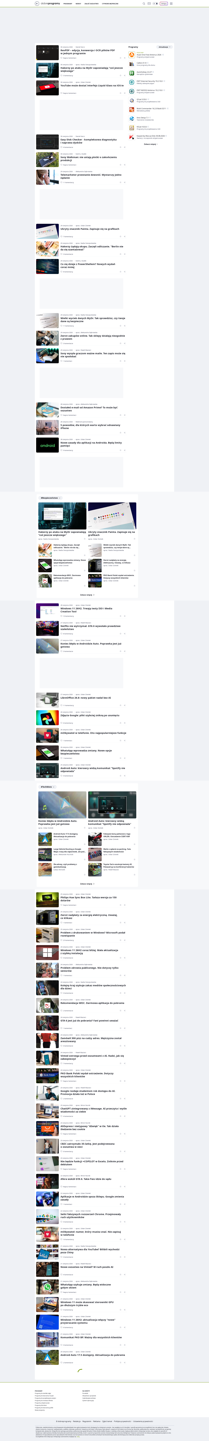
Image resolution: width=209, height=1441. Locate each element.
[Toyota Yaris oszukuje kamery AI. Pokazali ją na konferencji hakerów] (95, 869)
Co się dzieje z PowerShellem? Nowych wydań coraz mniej (88, 265)
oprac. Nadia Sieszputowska (86, 65)
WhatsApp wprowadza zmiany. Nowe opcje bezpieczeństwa (70, 561)
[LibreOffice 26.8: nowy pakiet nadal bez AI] (47, 700)
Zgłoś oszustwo (92, 4)
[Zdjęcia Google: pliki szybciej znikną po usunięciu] (47, 717)
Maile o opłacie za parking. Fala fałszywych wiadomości (117, 850)
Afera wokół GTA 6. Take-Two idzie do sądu (86, 1179)
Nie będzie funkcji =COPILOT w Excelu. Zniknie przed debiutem (92, 1163)
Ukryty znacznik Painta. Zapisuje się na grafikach (90, 228)
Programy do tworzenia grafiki (44, 1408)
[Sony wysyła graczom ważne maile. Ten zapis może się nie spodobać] (47, 355)
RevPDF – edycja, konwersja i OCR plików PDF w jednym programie (88, 52)
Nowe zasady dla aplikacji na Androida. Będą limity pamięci (91, 444)
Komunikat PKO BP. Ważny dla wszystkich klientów (91, 1337)
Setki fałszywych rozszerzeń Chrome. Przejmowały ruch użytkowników (91, 1215)
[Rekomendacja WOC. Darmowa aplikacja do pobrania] (45, 580)
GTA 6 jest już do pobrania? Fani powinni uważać (89, 1020)
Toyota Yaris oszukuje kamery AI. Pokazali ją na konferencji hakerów (118, 865)
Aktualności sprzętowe (89, 1396)
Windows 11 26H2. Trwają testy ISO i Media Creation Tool (86, 610)
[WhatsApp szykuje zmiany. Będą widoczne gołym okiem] (47, 1286)
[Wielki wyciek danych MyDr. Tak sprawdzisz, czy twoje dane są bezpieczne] (47, 320)
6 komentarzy (68, 723)
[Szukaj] (144, 3)
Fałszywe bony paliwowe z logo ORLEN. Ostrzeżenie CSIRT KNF (116, 835)
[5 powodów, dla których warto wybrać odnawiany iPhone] (47, 427)
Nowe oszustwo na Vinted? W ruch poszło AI (87, 1266)
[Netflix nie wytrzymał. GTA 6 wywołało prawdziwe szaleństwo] (47, 628)
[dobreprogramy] (52, 3)
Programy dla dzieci (41, 1405)
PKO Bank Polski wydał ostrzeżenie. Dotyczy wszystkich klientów (118, 576)
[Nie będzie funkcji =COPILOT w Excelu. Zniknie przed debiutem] (47, 1163)
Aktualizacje (163, 47)
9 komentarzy (68, 450)
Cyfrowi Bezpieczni (110, 4)
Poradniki (85, 1393)
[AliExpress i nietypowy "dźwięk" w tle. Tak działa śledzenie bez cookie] (47, 1128)
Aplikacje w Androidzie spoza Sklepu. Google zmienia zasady (92, 1198)
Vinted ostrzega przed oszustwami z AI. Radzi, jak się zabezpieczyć (92, 1057)
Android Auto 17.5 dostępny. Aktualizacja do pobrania (66, 835)
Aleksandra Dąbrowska (84, 171)
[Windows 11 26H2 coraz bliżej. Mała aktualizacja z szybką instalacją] (47, 952)
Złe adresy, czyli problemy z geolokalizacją (65, 865)
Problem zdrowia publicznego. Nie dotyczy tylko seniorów (90, 969)
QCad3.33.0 (142, 99)
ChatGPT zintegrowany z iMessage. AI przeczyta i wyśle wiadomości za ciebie (94, 1110)
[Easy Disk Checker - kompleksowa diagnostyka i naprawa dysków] (47, 141)
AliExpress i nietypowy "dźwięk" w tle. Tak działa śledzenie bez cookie (90, 1127)
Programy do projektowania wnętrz (45, 1398)
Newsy (78, 4)
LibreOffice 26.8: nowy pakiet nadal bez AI (86, 697)
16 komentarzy (68, 1239)
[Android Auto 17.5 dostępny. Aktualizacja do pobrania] (45, 839)
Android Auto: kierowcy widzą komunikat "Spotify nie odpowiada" (93, 769)
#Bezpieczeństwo (49, 498)
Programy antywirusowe (145, 57)
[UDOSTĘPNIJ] (125, 58)
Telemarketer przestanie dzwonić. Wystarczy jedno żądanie (91, 176)
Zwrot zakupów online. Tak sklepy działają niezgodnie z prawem (93, 337)
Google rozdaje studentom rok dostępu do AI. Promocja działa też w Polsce (88, 1092)
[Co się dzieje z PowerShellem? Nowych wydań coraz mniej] (47, 266)
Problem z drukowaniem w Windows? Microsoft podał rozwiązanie (93, 934)
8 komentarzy (68, 272)
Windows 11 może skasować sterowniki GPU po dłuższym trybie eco (87, 1303)
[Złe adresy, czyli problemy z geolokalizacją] (45, 869)
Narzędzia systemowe (145, 74)
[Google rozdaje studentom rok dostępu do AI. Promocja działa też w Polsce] (47, 1093)
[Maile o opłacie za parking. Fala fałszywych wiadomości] (95, 854)
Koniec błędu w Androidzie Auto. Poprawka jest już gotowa (91, 645)
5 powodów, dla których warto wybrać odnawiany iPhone (90, 426)
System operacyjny (88, 1400)
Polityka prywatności (122, 1421)
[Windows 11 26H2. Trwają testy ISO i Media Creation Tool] (47, 610)
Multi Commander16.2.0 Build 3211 (151, 108)
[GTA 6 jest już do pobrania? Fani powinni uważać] (47, 1022)
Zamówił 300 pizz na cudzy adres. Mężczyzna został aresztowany (91, 1039)
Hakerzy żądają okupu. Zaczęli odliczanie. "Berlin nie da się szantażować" (92, 248)
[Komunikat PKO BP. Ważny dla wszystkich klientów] (47, 1339)
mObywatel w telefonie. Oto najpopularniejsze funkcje (93, 732)
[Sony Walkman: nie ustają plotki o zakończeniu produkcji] (47, 159)
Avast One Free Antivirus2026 (149, 55)
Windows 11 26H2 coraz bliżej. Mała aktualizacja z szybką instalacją (89, 951)
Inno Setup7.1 (143, 117)
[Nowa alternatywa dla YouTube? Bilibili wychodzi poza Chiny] (47, 1251)
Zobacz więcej (86, 595)
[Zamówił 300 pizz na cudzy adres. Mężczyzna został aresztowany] (47, 1040)
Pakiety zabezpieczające (145, 83)
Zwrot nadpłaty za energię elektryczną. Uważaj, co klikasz (116, 561)
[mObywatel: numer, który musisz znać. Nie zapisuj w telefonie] (47, 1234)
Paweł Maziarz (81, 1017)
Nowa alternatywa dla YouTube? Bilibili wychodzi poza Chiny (90, 1251)
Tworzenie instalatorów (145, 120)
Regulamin (87, 1421)
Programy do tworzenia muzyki (44, 1396)
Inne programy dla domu (146, 65)
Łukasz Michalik (59, 870)
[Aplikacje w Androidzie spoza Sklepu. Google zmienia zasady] (47, 1198)
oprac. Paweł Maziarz (83, 350)
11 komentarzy (68, 182)
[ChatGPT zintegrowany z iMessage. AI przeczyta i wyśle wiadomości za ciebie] (47, 1110)
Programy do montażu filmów (44, 1400)
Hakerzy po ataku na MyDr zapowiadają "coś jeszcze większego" (92, 69)
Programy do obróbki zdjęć (43, 1393)
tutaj (78, 1437)
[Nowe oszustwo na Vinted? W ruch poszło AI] (47, 1269)
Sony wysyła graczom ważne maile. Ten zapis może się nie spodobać (93, 355)
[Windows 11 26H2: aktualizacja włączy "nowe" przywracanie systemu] (47, 1322)
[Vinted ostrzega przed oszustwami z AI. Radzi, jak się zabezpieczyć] (47, 1058)
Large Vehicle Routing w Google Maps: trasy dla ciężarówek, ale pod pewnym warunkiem (69, 850)
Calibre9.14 (141, 63)
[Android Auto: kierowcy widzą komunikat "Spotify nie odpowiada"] (47, 770)
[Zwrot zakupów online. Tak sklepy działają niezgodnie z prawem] (47, 338)
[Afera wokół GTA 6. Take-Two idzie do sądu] (47, 1181)
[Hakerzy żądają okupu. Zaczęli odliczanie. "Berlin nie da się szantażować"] (47, 248)
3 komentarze (68, 254)
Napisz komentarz (69, 58)
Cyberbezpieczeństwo (89, 1398)
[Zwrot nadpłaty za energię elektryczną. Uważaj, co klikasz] (95, 565)
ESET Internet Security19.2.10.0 (150, 81)
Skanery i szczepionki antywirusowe (150, 138)
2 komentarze (68, 1011)
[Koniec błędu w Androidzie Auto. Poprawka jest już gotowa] (47, 646)
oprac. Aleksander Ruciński (63, 854)
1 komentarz (67, 361)
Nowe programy (40, 1410)
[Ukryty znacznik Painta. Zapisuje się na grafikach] (47, 231)
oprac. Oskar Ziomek (83, 82)
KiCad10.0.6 (142, 127)
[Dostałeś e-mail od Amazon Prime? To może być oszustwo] (47, 409)
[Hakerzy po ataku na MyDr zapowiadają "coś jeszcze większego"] (47, 70)
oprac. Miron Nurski (83, 1105)
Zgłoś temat (107, 1421)
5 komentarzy (68, 76)
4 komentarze (68, 147)
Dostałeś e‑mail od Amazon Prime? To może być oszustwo (89, 409)
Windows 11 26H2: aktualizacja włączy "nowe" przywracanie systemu (88, 1321)
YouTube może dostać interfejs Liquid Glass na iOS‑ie (92, 85)
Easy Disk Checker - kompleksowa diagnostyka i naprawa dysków (89, 141)
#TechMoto (46, 787)
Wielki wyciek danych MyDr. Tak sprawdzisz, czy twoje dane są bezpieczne (93, 319)
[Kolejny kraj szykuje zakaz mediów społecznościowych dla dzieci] (47, 987)
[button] (171, 3)
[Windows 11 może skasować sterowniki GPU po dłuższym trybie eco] (47, 1304)
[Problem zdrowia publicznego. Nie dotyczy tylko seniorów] (47, 970)
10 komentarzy (68, 616)
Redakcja (77, 1421)
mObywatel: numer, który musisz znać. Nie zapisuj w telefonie (91, 1233)
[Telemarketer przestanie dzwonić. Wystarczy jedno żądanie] (47, 177)
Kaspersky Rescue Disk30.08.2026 (151, 136)
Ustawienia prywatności (143, 1421)
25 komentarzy (68, 940)
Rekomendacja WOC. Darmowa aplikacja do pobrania (67, 576)
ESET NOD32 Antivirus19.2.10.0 (150, 90)
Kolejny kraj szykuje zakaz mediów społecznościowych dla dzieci (93, 987)
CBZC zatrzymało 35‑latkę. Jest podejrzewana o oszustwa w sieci (88, 1145)
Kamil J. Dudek (81, 154)
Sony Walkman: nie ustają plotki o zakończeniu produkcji (89, 158)
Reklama (96, 1421)
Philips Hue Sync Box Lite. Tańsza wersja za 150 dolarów (89, 899)
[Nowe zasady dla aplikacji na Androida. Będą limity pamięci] (47, 445)
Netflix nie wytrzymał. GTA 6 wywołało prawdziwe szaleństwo (91, 627)
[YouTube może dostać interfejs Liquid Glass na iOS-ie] (47, 87)
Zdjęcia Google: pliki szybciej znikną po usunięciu (90, 715)
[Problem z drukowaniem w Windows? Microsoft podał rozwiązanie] (47, 934)
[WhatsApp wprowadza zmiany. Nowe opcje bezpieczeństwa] (45, 565)
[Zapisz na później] (120, 58)
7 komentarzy (68, 237)
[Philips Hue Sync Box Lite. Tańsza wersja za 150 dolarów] (47, 899)
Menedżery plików (143, 111)
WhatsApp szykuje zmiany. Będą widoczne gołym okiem (86, 1286)
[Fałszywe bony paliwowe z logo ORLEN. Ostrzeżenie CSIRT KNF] (95, 839)
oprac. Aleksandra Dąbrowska (86, 332)
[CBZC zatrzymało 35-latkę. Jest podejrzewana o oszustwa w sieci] (47, 1146)
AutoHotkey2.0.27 (144, 72)
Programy (67, 4)
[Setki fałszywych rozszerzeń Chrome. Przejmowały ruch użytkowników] (47, 1216)
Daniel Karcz (80, 47)
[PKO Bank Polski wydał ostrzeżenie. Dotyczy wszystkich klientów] (95, 580)
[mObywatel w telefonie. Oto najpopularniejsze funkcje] (47, 735)
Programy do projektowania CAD (148, 102)
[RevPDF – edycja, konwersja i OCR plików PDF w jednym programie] (47, 52)
